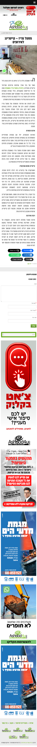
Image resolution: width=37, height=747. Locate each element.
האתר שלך (34, 317)
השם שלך (33, 303)
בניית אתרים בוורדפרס (26, 743)
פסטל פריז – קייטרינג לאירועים (18, 40)
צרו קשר (4, 723)
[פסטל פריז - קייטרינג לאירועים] (18, 59)
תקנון (11, 723)
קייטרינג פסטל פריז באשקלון (14, 88)
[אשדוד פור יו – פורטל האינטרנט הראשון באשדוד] (18, 23)
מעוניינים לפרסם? (21, 723)
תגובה (35, 284)
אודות (31, 723)
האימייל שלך (33, 310)
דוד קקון (29, 263)
